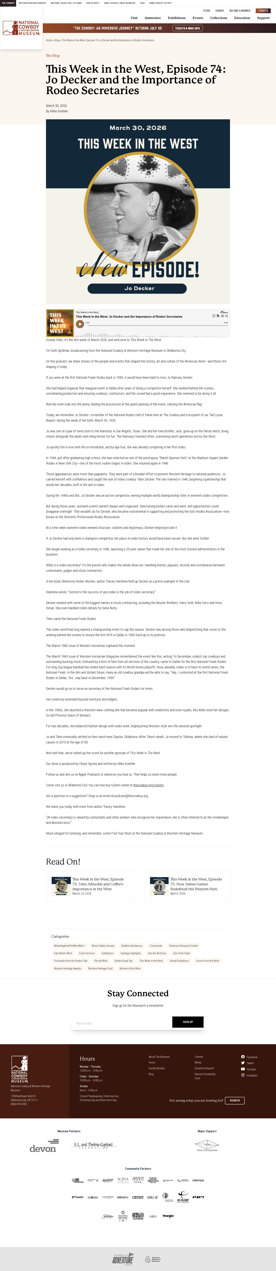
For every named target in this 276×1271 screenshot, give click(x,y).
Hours (152, 1062)
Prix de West (92, 3)
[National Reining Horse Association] (123, 1197)
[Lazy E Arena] (93, 1197)
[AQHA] (123, 1180)
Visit (134, 18)
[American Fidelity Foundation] (93, 1180)
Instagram (251, 1075)
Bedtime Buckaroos (132, 945)
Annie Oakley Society (160, 3)
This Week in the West (151, 960)
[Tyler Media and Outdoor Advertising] (138, 1216)
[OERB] (138, 1197)
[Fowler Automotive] (77, 1197)
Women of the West (130, 968)
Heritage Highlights (131, 953)
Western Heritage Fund (100, 968)
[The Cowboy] (21, 28)
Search (235, 1100)
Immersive (153, 18)
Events (198, 18)
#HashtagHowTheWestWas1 (69, 945)
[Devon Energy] (44, 1145)
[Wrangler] (168, 1216)
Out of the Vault (181, 953)
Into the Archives (157, 953)
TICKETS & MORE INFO (187, 28)
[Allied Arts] (77, 1180)
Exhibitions (177, 18)
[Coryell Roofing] (183, 1180)
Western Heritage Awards (32, 3)
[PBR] (198, 1197)
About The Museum (159, 1056)
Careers (199, 1056)
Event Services (87, 953)
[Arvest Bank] (138, 1180)
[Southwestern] (108, 1216)
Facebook (251, 1057)
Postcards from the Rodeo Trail (70, 960)
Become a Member (240, 10)
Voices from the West (207, 960)
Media (198, 1062)
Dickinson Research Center (183, 945)
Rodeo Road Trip (123, 960)
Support (263, 18)
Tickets (263, 10)
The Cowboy (8, 3)
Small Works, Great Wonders (119, 3)
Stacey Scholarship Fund (205, 1076)
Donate (220, 10)
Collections (218, 18)
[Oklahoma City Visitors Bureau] (153, 1216)
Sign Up (188, 1022)
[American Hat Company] (108, 1180)
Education (242, 18)
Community (156, 945)
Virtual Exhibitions (179, 960)
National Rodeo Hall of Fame (66, 3)
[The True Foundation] (207, 1145)
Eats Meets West (63, 953)
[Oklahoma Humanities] (168, 1197)
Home (49, 40)
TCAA (142, 3)
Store (206, 10)
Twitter (250, 1063)
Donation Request (204, 1068)
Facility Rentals (157, 1068)
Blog (57, 40)
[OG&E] (153, 1197)
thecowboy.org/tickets (148, 785)
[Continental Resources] (168, 1180)
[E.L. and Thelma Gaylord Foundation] (94, 1145)
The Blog (53, 56)
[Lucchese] (108, 1197)
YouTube (251, 1069)
